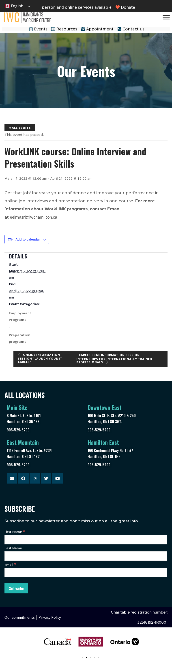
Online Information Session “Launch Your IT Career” (40, 358)
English (16, 5)
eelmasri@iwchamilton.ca (33, 217)
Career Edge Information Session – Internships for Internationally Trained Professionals (114, 358)
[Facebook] (23, 478)
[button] (82, 657)
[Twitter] (46, 478)
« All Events (20, 128)
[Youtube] (57, 478)
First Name (14, 531)
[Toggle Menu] (166, 17)
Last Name (13, 548)
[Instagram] (35, 478)
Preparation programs (19, 338)
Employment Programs (20, 316)
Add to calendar (27, 239)
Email (10, 564)
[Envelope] (12, 478)
